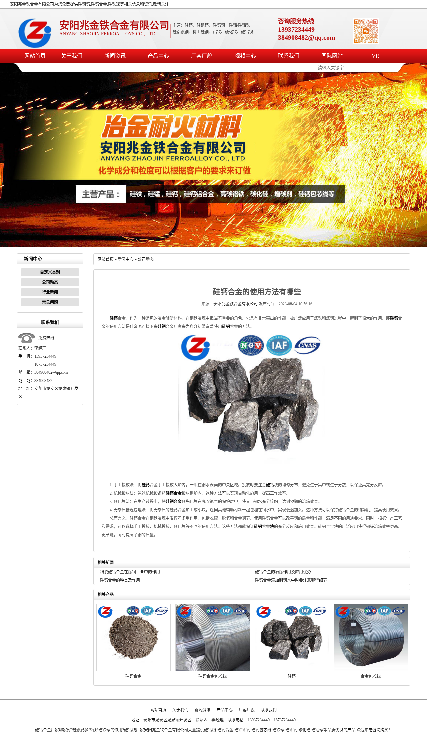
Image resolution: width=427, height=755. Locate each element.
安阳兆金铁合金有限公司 (236, 304)
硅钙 (292, 676)
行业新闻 (50, 292)
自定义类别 (50, 272)
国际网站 (332, 56)
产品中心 (158, 56)
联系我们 (288, 56)
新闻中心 (126, 259)
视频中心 (245, 56)
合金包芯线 (371, 676)
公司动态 (50, 282)
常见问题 (50, 302)
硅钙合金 (133, 676)
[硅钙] (292, 670)
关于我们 (71, 56)
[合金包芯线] (371, 670)
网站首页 (35, 56)
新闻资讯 (115, 56)
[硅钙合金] (133, 670)
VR (375, 56)
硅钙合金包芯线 (212, 676)
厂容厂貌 (201, 56)
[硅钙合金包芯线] (212, 670)
